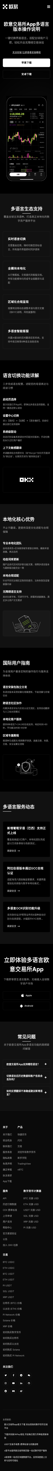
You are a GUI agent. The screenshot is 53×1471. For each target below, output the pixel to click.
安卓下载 (26, 74)
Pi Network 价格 (11, 1314)
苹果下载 (26, 62)
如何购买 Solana (11, 1349)
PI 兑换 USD (29, 1227)
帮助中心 (7, 1227)
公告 (5, 1239)
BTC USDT (8, 1273)
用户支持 (7, 1221)
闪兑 (20, 1140)
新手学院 (22, 1157)
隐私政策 (7, 1157)
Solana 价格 (9, 1320)
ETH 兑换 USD (31, 1204)
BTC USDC (9, 1262)
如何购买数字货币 (12, 1332)
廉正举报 (7, 1169)
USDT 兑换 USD (31, 1210)
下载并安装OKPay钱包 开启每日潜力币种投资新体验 (26, 1436)
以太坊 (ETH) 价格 (12, 1308)
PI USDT (7, 1285)
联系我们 (7, 1146)
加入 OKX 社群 (10, 1245)
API (4, 1198)
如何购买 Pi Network (13, 1355)
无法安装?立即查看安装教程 (26, 52)
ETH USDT (8, 1279)
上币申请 (7, 1215)
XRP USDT (8, 1297)
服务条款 (7, 1152)
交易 (20, 1146)
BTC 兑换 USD (31, 1198)
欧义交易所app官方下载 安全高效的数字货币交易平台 (26, 1426)
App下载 (7, 1181)
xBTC (20, 1169)
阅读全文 (11, 850)
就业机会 (7, 1140)
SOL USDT (8, 1291)
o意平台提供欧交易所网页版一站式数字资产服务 (25, 1450)
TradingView (24, 1163)
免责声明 (7, 1163)
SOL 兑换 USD (31, 1215)
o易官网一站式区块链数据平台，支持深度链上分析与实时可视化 (25, 1459)
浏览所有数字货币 (27, 1152)
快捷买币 (22, 1134)
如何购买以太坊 (11, 1343)
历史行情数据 (9, 1204)
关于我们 (7, 1134)
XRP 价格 (7, 1326)
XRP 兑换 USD (30, 1221)
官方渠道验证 (9, 1233)
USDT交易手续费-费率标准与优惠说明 (21, 1444)
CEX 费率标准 (10, 1210)
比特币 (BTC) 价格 (12, 1303)
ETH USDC (9, 1267)
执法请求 (7, 1175)
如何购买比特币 (11, 1338)
